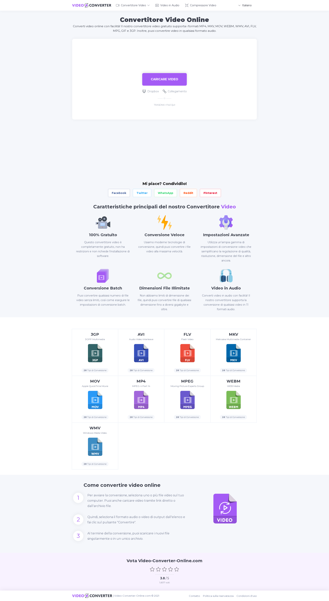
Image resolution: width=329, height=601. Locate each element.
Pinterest (210, 193)
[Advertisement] (164, 51)
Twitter (142, 193)
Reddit (188, 193)
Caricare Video (164, 79)
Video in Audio (169, 5)
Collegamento (177, 91)
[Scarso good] (158, 569)
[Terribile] (152, 569)
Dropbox (153, 91)
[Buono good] (171, 569)
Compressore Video (203, 5)
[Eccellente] (177, 569)
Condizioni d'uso (246, 595)
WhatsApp (165, 193)
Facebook (119, 193)
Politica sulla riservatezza (218, 595)
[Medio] (164, 569)
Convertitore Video (133, 5)
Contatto (194, 595)
